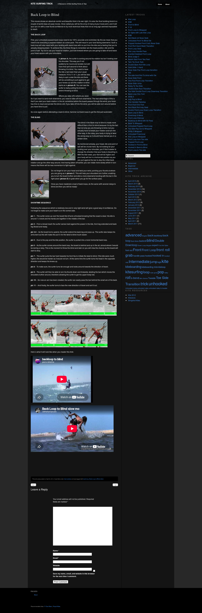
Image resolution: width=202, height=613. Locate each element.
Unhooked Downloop (136, 134)
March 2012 (133, 199)
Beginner (131, 166)
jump (153, 261)
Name (56, 550)
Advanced (132, 163)
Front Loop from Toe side (138, 139)
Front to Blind (133, 24)
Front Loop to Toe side (137, 150)
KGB (130, 22)
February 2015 (134, 186)
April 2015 (132, 181)
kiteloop (161, 266)
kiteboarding (133, 266)
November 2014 (134, 191)
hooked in (158, 255)
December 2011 (134, 207)
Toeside (152, 278)
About (167, 4)
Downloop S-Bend (135, 115)
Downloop (131, 245)
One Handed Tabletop (137, 102)
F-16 (130, 27)
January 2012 (133, 205)
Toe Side (162, 277)
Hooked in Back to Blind (137, 147)
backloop (158, 235)
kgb (159, 262)
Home (160, 4)
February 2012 (134, 202)
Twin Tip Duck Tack (135, 62)
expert (155, 245)
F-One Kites (48, 606)
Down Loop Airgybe (145, 245)
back (150, 235)
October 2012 (133, 194)
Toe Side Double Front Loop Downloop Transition (148, 91)
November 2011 (134, 210)
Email (56, 558)
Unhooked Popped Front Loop (140, 126)
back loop (86, 479)
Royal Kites (56, 606)
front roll (163, 249)
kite (165, 261)
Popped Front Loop (136, 142)
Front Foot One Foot (136, 104)
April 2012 (132, 197)
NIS (129, 72)
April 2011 (132, 221)
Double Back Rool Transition (139, 88)
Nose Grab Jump (135, 83)
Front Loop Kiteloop (136, 118)
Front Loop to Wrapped (137, 30)
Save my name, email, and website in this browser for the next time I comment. (74, 575)
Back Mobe (135, 241)
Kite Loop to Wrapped (137, 136)
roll (128, 277)
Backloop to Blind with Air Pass (140, 120)
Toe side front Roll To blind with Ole (142, 75)
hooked (148, 255)
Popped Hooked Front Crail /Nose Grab (144, 43)
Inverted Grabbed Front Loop (139, 54)
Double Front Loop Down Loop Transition (144, 110)
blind (102, 479)
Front (137, 249)
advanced (133, 234)
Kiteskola (131, 297)
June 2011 (132, 215)
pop (161, 271)
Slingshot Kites (134, 300)
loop (146, 271)
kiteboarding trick (150, 266)
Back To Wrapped (135, 123)
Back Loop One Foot (136, 94)
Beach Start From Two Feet (139, 59)
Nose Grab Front (134, 78)
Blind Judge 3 (133, 56)
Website (56, 565)
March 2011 (133, 223)
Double (159, 240)
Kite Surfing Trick (42, 3)
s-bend (135, 278)
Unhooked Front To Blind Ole (139, 40)
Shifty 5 (131, 96)
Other (130, 171)
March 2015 (133, 183)
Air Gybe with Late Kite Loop (139, 32)
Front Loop (149, 250)
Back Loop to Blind (94, 479)
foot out (128, 250)
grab (129, 255)
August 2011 (133, 213)
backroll (142, 240)
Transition (132, 283)
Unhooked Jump (131, 288)
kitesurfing (134, 271)
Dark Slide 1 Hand (135, 67)
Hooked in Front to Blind (137, 144)
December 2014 (134, 189)
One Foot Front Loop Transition (140, 80)
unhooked (158, 283)
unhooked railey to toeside (158, 288)
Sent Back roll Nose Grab (138, 38)
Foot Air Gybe (163, 245)
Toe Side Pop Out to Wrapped (140, 128)
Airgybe (144, 236)
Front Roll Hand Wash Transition (141, 46)
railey (166, 273)
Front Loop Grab (134, 48)
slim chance (144, 278)
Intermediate (67, 479)
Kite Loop (132, 19)
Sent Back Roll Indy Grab (138, 107)
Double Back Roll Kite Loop (139, 64)
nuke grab (153, 273)
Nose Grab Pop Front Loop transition (142, 70)
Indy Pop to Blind (135, 99)
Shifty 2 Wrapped (135, 131)
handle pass (139, 255)
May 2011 (132, 218)
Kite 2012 (132, 295)
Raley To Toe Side (135, 86)
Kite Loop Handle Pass (137, 51)
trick (144, 283)
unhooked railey (142, 288)
